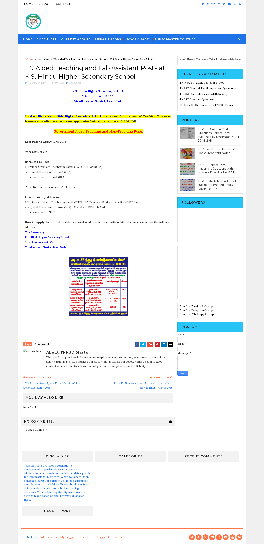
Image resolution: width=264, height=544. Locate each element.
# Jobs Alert (42, 344)
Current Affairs (75, 39)
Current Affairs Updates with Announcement (231, 59)
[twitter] (203, 4)
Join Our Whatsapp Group (197, 314)
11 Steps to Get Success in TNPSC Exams (206, 105)
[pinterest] (240, 4)
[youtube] (235, 4)
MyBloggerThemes (73, 537)
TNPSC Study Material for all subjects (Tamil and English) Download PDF (217, 184)
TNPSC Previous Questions (197, 99)
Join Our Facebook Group (196, 306)
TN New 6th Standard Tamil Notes (202, 82)
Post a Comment (36, 429)
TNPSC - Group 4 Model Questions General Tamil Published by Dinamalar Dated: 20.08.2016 (219, 134)
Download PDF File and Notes (181, 59)
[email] (229, 4)
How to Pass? (138, 39)
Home (28, 4)
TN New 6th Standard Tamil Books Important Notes (216, 151)
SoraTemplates (47, 537)
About (44, 4)
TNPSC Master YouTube (175, 39)
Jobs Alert (47, 39)
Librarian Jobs (108, 39)
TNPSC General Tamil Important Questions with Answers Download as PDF (216, 168)
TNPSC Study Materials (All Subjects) (203, 94)
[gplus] (213, 4)
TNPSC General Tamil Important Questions (208, 88)
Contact (63, 4)
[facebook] (207, 4)
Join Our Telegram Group (196, 310)
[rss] (224, 4)
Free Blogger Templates (105, 537)
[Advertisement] (210, 272)
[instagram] (219, 4)
